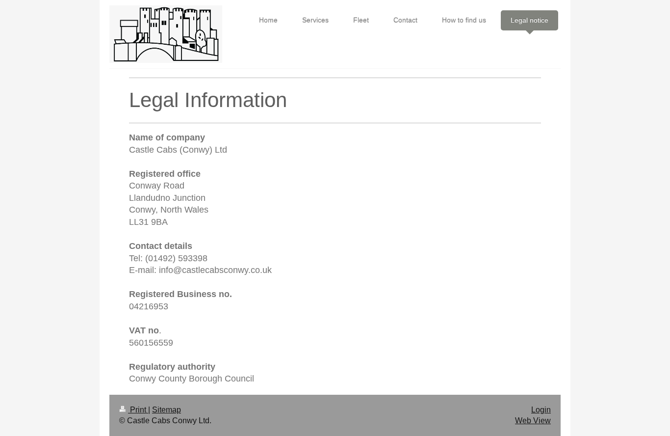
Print (138, 410)
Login (541, 410)
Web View (533, 420)
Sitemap (166, 410)
